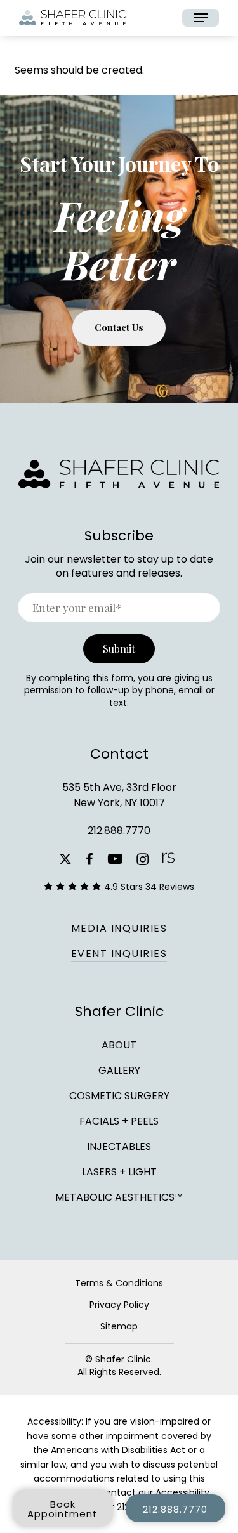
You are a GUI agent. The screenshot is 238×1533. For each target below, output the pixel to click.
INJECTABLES (119, 1146)
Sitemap (119, 1326)
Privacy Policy (119, 1304)
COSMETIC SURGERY (119, 1095)
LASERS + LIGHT (119, 1171)
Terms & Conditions (119, 1283)
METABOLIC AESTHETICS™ (119, 1196)
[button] (200, 18)
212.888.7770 (119, 830)
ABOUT (119, 1045)
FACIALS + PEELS (119, 1121)
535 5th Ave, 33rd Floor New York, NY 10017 (119, 795)
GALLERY (119, 1070)
